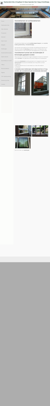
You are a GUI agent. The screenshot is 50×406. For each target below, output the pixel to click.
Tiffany (2, 64)
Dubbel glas (4, 48)
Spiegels (3, 44)
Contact (3, 84)
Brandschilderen (5, 68)
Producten (3, 33)
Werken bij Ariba (5, 80)
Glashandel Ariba (5, 25)
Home (2, 21)
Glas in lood (4, 41)
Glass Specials (4, 29)
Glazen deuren (4, 56)
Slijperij (3, 72)
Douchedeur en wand (6, 60)
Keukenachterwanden (6, 52)
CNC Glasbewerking (6, 76)
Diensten (3, 37)
